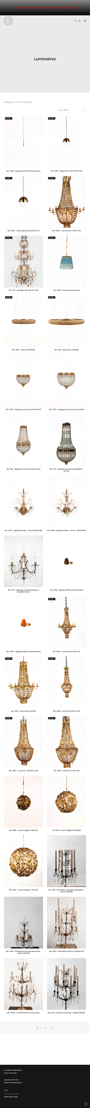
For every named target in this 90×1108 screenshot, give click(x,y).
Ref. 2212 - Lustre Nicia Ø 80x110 (23, 711)
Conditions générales (13, 1070)
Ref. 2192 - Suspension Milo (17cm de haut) (23, 171)
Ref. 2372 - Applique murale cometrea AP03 (23, 409)
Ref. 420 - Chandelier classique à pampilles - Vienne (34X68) (67, 891)
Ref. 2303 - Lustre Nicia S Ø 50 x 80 (66, 651)
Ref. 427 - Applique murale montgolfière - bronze (66, 470)
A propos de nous (11, 1080)
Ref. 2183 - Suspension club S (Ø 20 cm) (66, 171)
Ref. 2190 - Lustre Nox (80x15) (23, 350)
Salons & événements (13, 1082)
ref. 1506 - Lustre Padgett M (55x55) (66, 830)
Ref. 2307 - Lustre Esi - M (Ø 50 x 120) (23, 771)
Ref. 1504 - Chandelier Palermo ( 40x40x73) (66, 951)
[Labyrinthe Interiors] (8, 20)
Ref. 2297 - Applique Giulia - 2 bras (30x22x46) (23, 530)
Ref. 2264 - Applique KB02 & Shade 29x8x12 (23, 651)
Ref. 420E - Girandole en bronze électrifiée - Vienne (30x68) (23, 952)
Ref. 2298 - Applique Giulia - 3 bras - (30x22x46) (66, 530)
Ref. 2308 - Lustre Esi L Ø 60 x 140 (66, 771)
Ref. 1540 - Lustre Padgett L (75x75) (23, 890)
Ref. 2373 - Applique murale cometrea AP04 (66, 409)
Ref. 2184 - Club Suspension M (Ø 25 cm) (24, 231)
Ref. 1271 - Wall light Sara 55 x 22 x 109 (23, 290)
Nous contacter (10, 1073)
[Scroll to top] (86, 1104)
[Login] (78, 21)
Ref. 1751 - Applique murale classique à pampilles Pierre (23, 591)
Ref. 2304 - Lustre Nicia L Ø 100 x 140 (66, 231)
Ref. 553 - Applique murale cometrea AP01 (23, 469)
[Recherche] (75, 21)
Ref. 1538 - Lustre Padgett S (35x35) (23, 830)
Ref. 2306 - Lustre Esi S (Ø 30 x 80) (66, 711)
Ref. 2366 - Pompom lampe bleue (66, 290)
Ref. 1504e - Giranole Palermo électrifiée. (23, 1013)
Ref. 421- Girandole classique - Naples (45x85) (66, 1013)
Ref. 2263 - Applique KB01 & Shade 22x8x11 (66, 590)
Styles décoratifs (11, 1097)
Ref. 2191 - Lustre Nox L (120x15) (66, 350)
